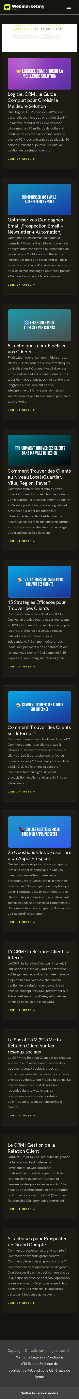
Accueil (19, 25)
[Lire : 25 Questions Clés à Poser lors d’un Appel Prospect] (39, 832)
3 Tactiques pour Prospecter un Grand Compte (37, 1241)
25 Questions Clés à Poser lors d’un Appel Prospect (39, 855)
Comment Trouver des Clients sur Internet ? (39, 730)
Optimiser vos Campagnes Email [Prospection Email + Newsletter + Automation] (35, 226)
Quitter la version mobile (39, 1393)
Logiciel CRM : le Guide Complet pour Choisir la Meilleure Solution (33, 100)
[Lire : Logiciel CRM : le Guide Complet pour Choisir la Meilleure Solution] (39, 74)
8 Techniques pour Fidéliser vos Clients (37, 348)
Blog (35, 25)
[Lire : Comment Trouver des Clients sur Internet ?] (39, 706)
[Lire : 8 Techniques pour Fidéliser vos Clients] (39, 325)
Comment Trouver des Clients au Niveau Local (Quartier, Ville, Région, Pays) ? (39, 477)
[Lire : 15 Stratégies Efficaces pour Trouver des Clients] (39, 582)
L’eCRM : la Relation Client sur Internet (39, 954)
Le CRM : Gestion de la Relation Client (31, 1148)
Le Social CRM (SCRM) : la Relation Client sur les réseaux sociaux (34, 1046)
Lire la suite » (21, 159)
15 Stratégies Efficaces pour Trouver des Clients (37, 605)
